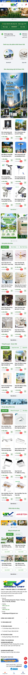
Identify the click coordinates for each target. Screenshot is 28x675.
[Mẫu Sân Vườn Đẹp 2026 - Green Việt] (21, 540)
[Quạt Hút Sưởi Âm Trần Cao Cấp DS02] (7, 441)
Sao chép (22, 27)
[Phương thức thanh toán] (14, 660)
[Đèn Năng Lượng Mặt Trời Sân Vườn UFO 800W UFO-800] (7, 147)
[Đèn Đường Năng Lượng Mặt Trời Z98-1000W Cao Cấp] (7, 169)
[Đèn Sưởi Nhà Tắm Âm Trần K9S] (20, 486)
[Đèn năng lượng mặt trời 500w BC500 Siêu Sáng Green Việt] (20, 169)
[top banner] (14, 1)
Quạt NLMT (5, 347)
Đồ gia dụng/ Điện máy (8, 407)
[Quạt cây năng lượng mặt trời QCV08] (7, 378)
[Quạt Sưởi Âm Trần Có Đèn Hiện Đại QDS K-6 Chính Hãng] (20, 419)
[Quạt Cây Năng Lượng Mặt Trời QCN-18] (7, 356)
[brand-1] (7, 514)
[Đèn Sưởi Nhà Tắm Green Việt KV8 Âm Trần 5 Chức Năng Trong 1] (7, 419)
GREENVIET (19, 666)
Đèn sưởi (4, 410)
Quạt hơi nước (15, 347)
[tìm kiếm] (22, 5)
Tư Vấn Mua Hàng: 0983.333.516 (10, 628)
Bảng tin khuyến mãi (14, 530)
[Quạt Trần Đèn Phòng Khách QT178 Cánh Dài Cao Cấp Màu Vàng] (7, 277)
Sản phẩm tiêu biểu (7, 243)
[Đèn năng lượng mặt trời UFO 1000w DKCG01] (20, 125)
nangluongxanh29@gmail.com (10, 613)
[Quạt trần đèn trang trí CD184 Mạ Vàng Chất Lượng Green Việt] (20, 277)
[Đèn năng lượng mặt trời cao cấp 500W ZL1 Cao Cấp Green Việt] (7, 125)
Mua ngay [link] (5, 27)
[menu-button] (2, 5)
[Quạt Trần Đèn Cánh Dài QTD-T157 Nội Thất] (20, 300)
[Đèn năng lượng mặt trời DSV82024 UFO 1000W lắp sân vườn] (20, 147)
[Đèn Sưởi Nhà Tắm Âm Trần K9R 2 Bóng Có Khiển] (7, 486)
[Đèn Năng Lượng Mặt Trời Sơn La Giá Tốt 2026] (21, 558)
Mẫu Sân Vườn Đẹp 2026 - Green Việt (20, 546)
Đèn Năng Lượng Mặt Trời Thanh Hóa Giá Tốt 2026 (7, 546)
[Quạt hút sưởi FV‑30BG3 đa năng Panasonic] (20, 463)
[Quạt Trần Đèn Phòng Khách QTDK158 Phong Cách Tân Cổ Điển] (7, 300)
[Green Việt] (14, 5)
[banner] (8, 226)
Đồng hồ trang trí (15, 410)
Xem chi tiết (7, 551)
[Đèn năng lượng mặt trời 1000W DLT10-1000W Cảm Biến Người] (20, 192)
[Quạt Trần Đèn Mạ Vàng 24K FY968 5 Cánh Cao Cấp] (20, 255)
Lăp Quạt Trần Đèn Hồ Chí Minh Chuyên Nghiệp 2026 (7, 564)
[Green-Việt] (14, 13)
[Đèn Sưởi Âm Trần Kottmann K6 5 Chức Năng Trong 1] (7, 463)
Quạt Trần (4, 247)
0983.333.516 (5, 605)
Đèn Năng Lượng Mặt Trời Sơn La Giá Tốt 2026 (20, 564)
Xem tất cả (13, 209)
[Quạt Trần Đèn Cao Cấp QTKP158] (7, 322)
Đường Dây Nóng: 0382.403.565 (10, 637)
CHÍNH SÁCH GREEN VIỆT (7, 618)
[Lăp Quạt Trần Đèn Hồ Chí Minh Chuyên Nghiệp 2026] (7, 558)
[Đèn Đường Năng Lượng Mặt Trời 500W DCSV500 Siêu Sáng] (7, 192)
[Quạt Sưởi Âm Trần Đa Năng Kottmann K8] (20, 441)
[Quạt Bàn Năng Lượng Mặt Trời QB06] (20, 378)
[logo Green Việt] (14, 584)
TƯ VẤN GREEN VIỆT (6, 622)
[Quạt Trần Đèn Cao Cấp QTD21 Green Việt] (7, 255)
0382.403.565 (5, 609)
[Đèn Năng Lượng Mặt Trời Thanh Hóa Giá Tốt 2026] (7, 540)
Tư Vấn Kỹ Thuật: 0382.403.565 (10, 631)
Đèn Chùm (13, 247)
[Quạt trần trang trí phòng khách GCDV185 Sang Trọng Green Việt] (20, 322)
